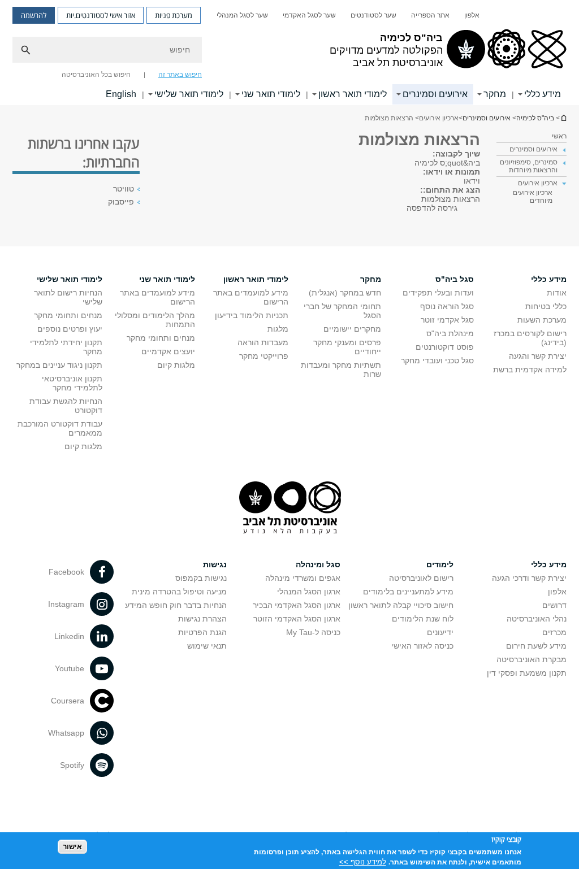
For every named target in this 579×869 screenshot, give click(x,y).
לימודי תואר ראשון (352, 94)
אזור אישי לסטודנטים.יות (100, 15)
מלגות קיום (176, 365)
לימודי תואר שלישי (188, 94)
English (121, 94)
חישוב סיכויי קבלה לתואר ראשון (400, 605)
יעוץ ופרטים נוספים (69, 328)
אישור (72, 846)
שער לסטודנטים (373, 15)
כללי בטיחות (546, 306)
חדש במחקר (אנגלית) (345, 292)
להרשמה (33, 15)
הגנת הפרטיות (202, 632)
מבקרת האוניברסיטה (531, 659)
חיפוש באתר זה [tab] (180, 75)
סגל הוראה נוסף (447, 306)
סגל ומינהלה (318, 564)
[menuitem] (472, 15)
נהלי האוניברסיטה (537, 618)
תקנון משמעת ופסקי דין (527, 672)
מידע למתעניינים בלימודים (408, 591)
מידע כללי (542, 94)
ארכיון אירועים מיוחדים (532, 197)
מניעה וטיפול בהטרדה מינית (179, 591)
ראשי (559, 136)
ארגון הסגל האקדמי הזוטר (296, 618)
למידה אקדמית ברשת (530, 369)
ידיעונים (440, 632)
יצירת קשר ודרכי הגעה (529, 578)
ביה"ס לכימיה (563, 118)
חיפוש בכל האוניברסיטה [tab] (96, 75)
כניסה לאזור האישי (422, 645)
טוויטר (123, 188)
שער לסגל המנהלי (242, 15)
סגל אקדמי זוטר (447, 319)
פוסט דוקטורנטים (445, 346)
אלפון (471, 15)
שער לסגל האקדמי (309, 15)
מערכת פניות (173, 15)
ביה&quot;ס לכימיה (447, 162)
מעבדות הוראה (262, 342)
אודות (557, 292)
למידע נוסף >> (362, 862)
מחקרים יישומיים (352, 328)
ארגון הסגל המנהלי (308, 591)
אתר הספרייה (430, 15)
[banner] (289, 52)
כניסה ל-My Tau (313, 632)
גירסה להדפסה (432, 207)
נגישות (215, 564)
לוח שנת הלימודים (422, 618)
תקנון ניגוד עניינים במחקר (59, 365)
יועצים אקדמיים (168, 351)
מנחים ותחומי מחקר (161, 337)
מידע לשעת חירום (536, 645)
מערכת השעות (542, 319)
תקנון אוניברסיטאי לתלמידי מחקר (72, 383)
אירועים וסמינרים (435, 94)
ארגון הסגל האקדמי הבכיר (296, 605)
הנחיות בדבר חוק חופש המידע (176, 605)
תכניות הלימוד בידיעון (251, 315)
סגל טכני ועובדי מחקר (437, 360)
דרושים (554, 605)
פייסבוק (121, 201)
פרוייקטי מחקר (263, 355)
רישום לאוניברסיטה (421, 578)
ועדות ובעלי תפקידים (438, 292)
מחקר (494, 94)
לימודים (439, 564)
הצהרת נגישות (202, 618)
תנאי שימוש (207, 645)
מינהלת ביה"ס (450, 333)
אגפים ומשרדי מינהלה (302, 578)
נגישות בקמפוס (201, 578)
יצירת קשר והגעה (538, 355)
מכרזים (554, 632)
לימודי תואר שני (270, 94)
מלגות (277, 328)
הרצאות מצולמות (450, 198)
